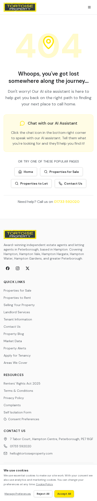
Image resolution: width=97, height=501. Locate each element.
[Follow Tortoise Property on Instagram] (18, 268)
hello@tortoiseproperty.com (31, 453)
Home (28, 172)
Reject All (43, 494)
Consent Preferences (23, 419)
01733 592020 (66, 201)
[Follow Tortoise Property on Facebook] (8, 268)
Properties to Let (34, 183)
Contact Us (73, 183)
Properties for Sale (64, 172)
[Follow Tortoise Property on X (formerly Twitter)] (27, 268)
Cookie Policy (44, 484)
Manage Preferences (18, 494)
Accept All (64, 494)
